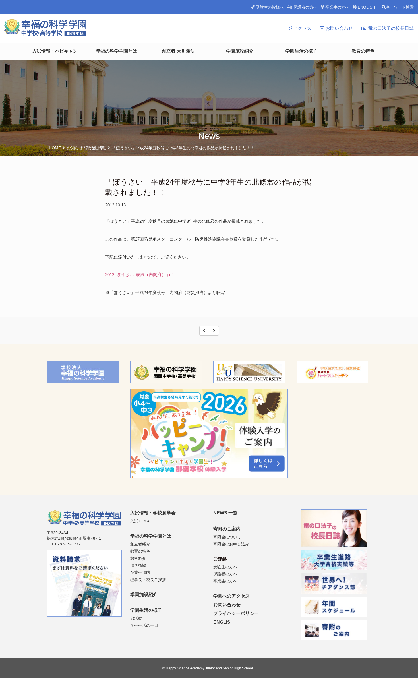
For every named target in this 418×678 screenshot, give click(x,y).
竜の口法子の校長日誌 (390, 28)
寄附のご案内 (227, 528)
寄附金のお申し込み (231, 544)
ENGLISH (366, 7)
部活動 (136, 618)
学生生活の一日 (144, 625)
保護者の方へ (304, 7)
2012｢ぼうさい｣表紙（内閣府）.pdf (139, 274)
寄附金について (227, 537)
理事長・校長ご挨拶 (148, 579)
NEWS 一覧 (225, 512)
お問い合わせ (338, 28)
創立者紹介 (140, 544)
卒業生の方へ (336, 7)
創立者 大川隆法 (178, 51)
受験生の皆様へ (269, 7)
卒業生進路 (140, 572)
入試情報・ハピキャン (55, 51)
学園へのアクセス (231, 596)
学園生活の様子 (301, 51)
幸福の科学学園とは (116, 51)
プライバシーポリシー (236, 613)
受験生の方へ (225, 567)
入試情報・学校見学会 (153, 512)
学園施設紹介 (239, 51)
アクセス (301, 28)
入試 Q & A (140, 521)
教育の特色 (363, 51)
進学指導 (138, 565)
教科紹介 (138, 558)
